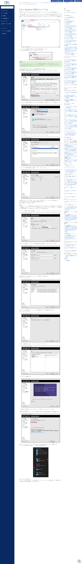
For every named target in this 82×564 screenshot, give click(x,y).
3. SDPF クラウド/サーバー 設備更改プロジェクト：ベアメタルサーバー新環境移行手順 (71, 153)
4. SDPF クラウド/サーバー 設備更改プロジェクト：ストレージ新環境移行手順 (71, 157)
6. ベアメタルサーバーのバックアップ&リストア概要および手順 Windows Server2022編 (71, 81)
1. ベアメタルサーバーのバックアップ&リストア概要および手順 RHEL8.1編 (71, 60)
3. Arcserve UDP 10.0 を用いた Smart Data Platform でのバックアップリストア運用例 (71, 35)
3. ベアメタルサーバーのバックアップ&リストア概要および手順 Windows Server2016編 (71, 68)
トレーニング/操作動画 (7, 30)
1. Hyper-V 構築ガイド (69, 139)
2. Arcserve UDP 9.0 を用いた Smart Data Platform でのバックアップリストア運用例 (71, 31)
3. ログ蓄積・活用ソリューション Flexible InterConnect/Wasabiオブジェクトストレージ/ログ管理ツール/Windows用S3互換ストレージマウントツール (71, 183)
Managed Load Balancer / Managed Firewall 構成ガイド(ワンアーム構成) (71, 100)
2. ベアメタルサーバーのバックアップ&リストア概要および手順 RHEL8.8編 (71, 64)
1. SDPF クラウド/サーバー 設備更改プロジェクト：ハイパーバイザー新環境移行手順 (71, 145)
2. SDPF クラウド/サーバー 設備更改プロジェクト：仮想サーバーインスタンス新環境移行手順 (71, 149)
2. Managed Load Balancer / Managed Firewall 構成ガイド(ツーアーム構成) (71, 96)
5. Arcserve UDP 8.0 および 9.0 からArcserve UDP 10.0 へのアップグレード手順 (71, 41)
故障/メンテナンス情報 (7, 23)
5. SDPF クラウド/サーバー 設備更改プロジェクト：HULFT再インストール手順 (71, 161)
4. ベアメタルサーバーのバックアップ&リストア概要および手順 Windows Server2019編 (71, 72)
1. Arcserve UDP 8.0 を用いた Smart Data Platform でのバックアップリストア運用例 (71, 27)
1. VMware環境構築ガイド (70, 17)
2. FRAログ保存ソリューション (71, 179)
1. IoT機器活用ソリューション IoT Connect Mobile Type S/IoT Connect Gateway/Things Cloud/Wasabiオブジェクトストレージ (71, 237)
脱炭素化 (4, 33)
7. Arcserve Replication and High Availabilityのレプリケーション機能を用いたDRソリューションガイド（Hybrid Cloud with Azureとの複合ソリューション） (71, 49)
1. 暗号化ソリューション (70, 165)
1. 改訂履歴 (67, 260)
